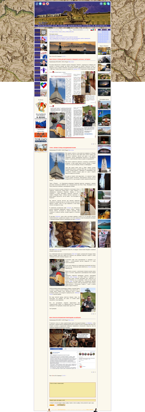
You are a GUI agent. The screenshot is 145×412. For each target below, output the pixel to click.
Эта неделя (52, 31)
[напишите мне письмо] (101, 4)
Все (73, 31)
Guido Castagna (73, 277)
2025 (70, 31)
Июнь (64, 31)
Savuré (89, 266)
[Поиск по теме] (70, 29)
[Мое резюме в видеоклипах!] (40, 50)
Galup (71, 281)
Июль (61, 31)
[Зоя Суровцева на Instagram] (43, 4)
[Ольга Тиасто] (40, 96)
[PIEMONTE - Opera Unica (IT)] (104, 95)
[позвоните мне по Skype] (108, 4)
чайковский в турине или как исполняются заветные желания (63, 37)
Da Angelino (77, 219)
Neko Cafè (74, 253)
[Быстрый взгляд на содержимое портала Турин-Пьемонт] (104, 54)
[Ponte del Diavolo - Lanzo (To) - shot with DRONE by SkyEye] (104, 70)
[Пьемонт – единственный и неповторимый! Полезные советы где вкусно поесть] (40, 81)
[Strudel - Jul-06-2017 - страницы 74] (72, 87)
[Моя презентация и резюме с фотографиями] (40, 43)
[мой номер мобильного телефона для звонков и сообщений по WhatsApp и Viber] (104, 4)
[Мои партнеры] (40, 88)
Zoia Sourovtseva (62, 409)
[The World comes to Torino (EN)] (104, 87)
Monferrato (58, 216)
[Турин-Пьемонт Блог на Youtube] (47, 4)
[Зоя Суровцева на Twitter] (40, 4)
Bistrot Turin (57, 249)
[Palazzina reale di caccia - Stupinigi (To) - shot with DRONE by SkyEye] (104, 79)
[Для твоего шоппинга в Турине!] (40, 143)
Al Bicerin (69, 207)
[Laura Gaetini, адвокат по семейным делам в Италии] (40, 137)
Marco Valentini (89, 409)
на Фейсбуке (89, 323)
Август (57, 31)
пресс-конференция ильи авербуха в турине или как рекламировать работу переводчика (69, 38)
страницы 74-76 (76, 69)
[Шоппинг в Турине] (40, 73)
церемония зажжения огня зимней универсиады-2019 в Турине (63, 39)
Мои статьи (71, 61)
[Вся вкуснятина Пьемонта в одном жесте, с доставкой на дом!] (40, 153)
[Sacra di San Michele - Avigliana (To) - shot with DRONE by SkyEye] (104, 62)
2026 (67, 31)
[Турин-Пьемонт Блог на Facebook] (36, 4)
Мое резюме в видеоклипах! (55, 35)
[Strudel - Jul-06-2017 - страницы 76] (72, 121)
